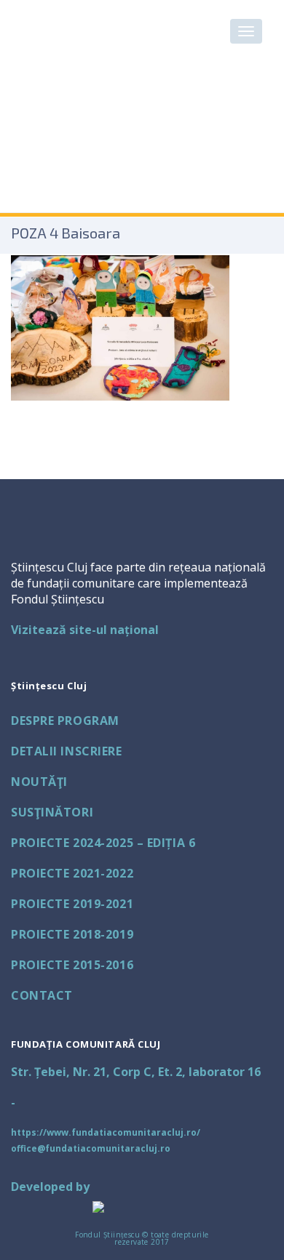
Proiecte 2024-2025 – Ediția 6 (103, 843)
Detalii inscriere (66, 751)
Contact (42, 995)
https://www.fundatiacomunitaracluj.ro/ (105, 1132)
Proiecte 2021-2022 (72, 873)
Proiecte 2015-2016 (72, 965)
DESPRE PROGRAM (65, 721)
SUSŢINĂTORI (52, 812)
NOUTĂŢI (39, 782)
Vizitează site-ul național (85, 630)
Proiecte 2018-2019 (72, 934)
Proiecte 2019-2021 (72, 904)
